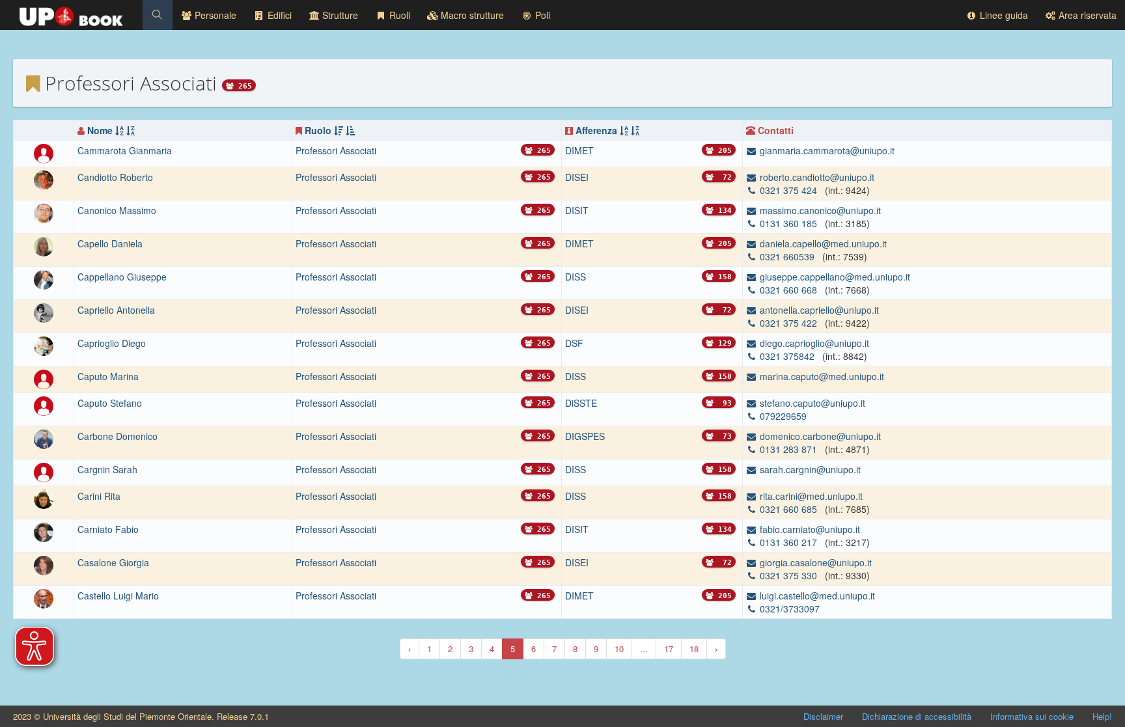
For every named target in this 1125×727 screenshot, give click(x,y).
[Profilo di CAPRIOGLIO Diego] (43, 344)
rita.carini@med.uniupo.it (810, 495)
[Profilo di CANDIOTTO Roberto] (43, 178)
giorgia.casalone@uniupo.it (814, 562)
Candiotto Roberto (115, 177)
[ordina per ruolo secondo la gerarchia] (338, 130)
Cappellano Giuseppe (122, 276)
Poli (541, 14)
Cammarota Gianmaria (124, 150)
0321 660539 (787, 256)
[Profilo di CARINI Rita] (43, 497)
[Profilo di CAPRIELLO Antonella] (43, 311)
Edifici (278, 14)
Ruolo (318, 130)
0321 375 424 (788, 190)
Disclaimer (823, 716)
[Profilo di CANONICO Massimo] (43, 212)
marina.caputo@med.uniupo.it (820, 376)
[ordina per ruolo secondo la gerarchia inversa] (350, 130)
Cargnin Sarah (107, 469)
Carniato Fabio (108, 529)
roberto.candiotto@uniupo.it (815, 177)
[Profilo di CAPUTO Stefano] (43, 404)
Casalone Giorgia (113, 562)
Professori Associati (336, 150)
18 (694, 648)
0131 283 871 (788, 449)
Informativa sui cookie (1032, 716)
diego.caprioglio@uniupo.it (813, 343)
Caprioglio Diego (111, 343)
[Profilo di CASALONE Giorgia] (43, 563)
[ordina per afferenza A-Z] (624, 130)
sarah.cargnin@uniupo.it (809, 469)
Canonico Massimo (116, 210)
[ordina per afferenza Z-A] (635, 130)
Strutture (339, 14)
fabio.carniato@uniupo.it (808, 529)
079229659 (782, 415)
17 (668, 648)
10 (619, 648)
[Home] (71, 13)
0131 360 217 (788, 542)
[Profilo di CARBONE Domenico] (43, 437)
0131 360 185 (788, 223)
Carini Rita (98, 495)
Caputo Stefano (109, 402)
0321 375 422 (788, 322)
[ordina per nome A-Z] (119, 130)
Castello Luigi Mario (118, 595)
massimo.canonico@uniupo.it (819, 210)
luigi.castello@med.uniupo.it (816, 595)
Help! (1102, 716)
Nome (100, 130)
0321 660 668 (788, 289)
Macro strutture (471, 14)
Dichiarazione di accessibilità (916, 716)
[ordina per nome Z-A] (130, 130)
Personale (214, 14)
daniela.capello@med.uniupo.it (822, 243)
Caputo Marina (108, 376)
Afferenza (596, 130)
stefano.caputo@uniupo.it (811, 402)
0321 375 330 (788, 575)
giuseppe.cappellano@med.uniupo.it (833, 276)
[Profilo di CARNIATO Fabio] (43, 530)
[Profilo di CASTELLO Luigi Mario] (43, 596)
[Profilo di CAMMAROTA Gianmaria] (43, 152)
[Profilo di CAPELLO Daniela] (43, 245)
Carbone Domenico (117, 436)
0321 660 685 (788, 508)
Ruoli (398, 14)
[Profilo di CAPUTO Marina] (43, 377)
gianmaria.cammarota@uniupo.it (826, 150)
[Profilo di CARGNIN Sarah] (43, 470)
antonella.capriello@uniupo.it (818, 309)
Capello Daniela (110, 243)
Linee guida (1002, 14)
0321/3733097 (788, 608)
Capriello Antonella (116, 309)
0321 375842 (787, 356)
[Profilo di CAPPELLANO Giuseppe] (43, 278)
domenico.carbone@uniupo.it (819, 436)
